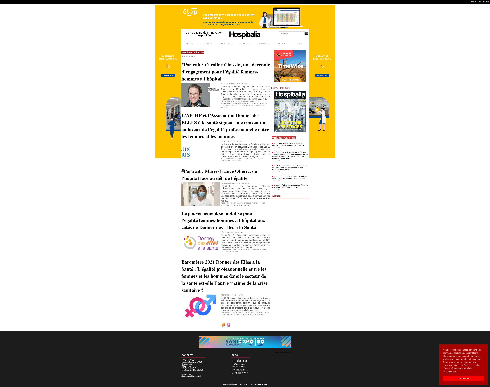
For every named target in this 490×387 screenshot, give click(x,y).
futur (247, 370)
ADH (222, 101)
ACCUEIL (189, 43)
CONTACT (300, 43)
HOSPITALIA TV (226, 43)
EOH (233, 370)
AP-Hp (223, 159)
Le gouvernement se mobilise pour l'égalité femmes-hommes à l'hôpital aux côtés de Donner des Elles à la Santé (223, 220)
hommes (260, 103)
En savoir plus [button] (449, 372)
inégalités (247, 315)
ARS (242, 372)
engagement (245, 103)
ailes (223, 203)
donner (233, 203)
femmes (253, 103)
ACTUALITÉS (208, 43)
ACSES (234, 369)
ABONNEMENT (263, 43)
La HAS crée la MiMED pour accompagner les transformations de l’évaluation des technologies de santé (290, 167)
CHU (244, 361)
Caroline (228, 101)
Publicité (244, 384)
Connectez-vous (483, 2)
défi (227, 203)
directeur (245, 101)
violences (225, 107)
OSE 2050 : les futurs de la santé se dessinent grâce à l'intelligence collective (288, 144)
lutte (223, 252)
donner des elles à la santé (247, 159)
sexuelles (260, 105)
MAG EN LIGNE (245, 43)
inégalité (238, 315)
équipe (237, 370)
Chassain (236, 101)
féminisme (247, 203)
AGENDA (281, 43)
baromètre (225, 312)
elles (247, 312)
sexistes (252, 105)
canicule (239, 364)
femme (259, 312)
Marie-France (226, 205)
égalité (236, 103)
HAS (234, 364)
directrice (254, 101)
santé (241, 205)
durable (243, 369)
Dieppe (238, 369)
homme (223, 315)
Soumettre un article (258, 384)
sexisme (245, 105)
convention (231, 159)
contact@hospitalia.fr (195, 370)
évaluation (242, 370)
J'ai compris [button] (463, 378)
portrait (237, 105)
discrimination (226, 103)
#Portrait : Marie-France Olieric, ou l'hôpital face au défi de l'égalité (219, 174)
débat (246, 368)
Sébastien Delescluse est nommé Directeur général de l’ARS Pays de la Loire (290, 186)
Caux (243, 364)
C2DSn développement (240, 372)
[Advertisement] (290, 220)
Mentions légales (230, 384)
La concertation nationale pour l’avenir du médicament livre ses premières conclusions (289, 177)
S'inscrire (473, 2)
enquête (253, 312)
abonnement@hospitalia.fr (191, 376)
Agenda (276, 196)
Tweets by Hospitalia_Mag (283, 352)
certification (235, 366)
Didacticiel (238, 372)
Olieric (235, 205)
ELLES (250, 250)
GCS (233, 372)
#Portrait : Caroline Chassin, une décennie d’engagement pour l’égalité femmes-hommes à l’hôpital (225, 71)
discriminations (227, 250)
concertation (240, 368)
